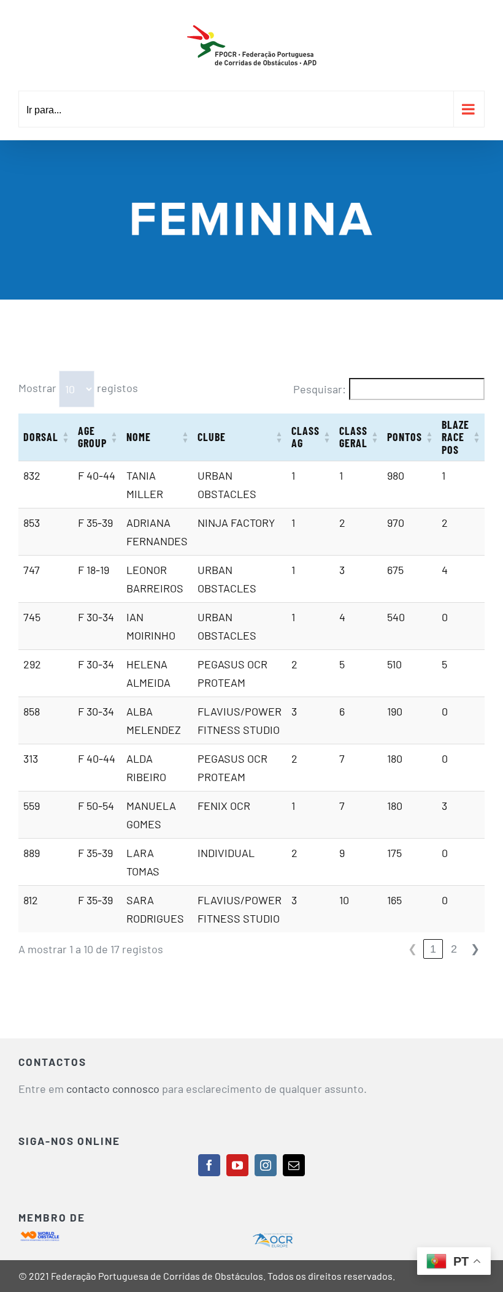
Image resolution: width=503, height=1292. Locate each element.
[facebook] (209, 1165)
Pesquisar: (319, 389)
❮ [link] (412, 949)
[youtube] (237, 1165)
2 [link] (454, 949)
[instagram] (266, 1165)
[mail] (294, 1165)
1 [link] (433, 949)
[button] (65, 437)
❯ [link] (475, 949)
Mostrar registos (78, 388)
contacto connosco (112, 1088)
